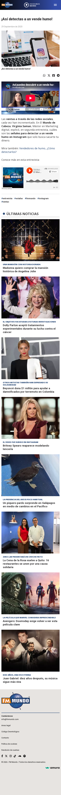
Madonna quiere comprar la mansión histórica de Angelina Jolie (25, 269)
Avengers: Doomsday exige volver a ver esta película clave (30, 622)
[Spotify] (24, 756)
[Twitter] (49, 75)
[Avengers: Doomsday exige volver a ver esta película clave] (30, 593)
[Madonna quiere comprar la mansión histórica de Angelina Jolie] (30, 240)
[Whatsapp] (44, 75)
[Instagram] (11, 756)
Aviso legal (5, 725)
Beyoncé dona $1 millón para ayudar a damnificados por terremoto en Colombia (28, 390)
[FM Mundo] (7, 4)
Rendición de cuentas (10, 750)
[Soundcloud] (19, 756)
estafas (19, 198)
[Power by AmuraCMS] (52, 768)
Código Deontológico (10, 732)
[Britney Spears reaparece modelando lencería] (30, 418)
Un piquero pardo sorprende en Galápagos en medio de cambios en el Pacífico (29, 504)
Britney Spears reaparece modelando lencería (26, 447)
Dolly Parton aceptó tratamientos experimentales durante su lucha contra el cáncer (29, 329)
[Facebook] (53, 75)
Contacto (5, 738)
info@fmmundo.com (10, 719)
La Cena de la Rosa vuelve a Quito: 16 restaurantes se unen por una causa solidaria (26, 564)
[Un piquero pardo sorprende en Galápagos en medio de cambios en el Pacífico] (30, 475)
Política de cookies (9, 744)
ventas (6, 202)
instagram (44, 198)
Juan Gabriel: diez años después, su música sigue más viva (30, 680)
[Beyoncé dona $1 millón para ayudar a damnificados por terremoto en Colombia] (30, 358)
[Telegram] (58, 75)
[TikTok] (15, 756)
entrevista (7, 198)
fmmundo (30, 198)
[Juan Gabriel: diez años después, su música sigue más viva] (30, 651)
